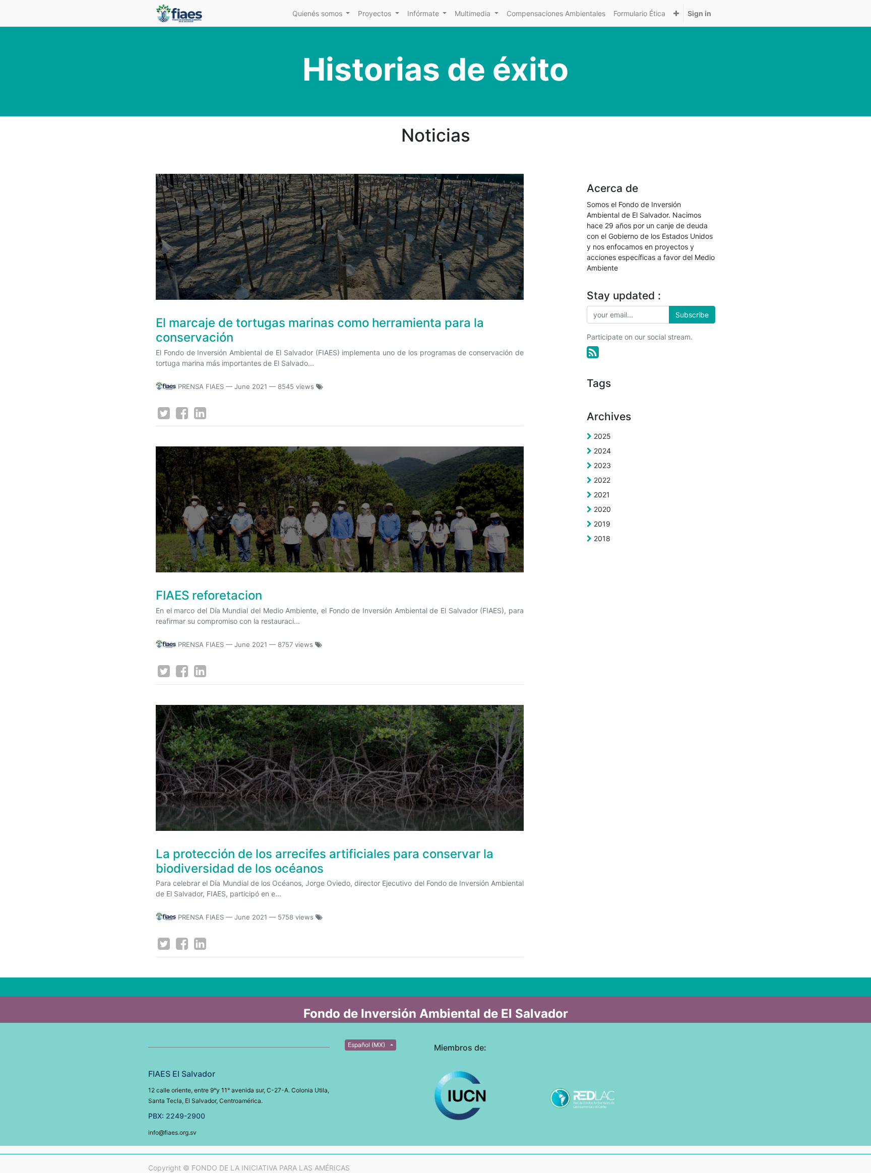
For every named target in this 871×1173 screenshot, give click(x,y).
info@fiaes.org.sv (172, 1132)
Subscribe (692, 314)
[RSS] (593, 352)
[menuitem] (556, 13)
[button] (676, 13)
